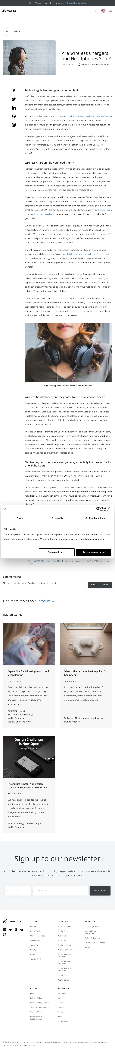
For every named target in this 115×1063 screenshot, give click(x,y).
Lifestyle (33, 950)
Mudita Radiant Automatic (64, 962)
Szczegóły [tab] (57, 518)
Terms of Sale (36, 1012)
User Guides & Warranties (91, 932)
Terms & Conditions (38, 1007)
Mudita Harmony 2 (65, 950)
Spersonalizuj (55, 552)
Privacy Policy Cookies (39, 1003)
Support (90, 921)
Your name (13, 890)
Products (64, 921)
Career (60, 1003)
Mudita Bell (62, 936)
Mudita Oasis (63, 975)
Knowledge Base (92, 926)
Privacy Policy (36, 998)
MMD (60, 1017)
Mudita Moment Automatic (64, 969)
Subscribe (100, 890)
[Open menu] (110, 10)
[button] (68, 355)
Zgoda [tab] (20, 518)
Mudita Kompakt (65, 926)
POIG (32, 993)
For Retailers (63, 1021)
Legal (33, 988)
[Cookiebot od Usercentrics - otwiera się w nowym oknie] (98, 509)
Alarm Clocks (35, 931)
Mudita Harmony (65, 945)
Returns (88, 947)
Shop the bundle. (76, 3)
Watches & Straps (37, 936)
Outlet (32, 954)
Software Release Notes (95, 943)
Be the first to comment (95, 65)
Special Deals (35, 959)
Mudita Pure (63, 931)
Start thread (100, 585)
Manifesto (62, 993)
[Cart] (96, 10)
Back (17, 31)
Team (60, 998)
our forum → (44, 601)
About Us (63, 988)
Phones (33, 926)
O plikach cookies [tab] (95, 518)
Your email (41, 890)
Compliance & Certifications (36, 1018)
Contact (61, 1007)
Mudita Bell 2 (63, 940)
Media (60, 1012)
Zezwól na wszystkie (94, 552)
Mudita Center (63, 980)
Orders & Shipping (92, 938)
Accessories (35, 940)
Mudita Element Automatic (64, 955)
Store (34, 921)
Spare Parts (35, 945)
